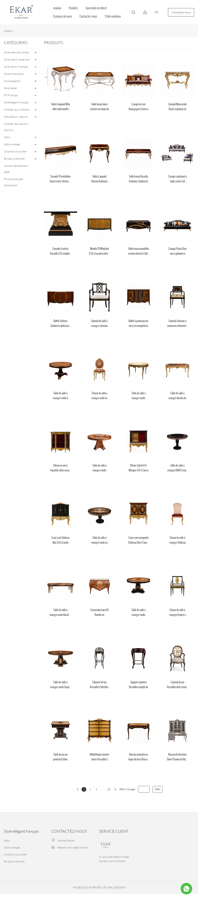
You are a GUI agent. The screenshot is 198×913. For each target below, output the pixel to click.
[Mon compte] (145, 12)
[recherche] (133, 12)
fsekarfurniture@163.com (72, 847)
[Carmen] (186, 888)
